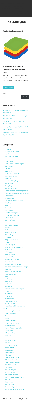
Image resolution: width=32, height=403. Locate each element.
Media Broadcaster (10, 254)
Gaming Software (10, 220)
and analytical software (12, 159)
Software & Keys (10, 333)
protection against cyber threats (14, 311)
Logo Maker (8, 249)
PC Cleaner (8, 291)
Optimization (8, 286)
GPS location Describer (11, 225)
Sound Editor (8, 335)
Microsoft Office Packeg (12, 259)
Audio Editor (8, 178)
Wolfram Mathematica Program (14, 389)
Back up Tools (9, 183)
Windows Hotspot (10, 384)
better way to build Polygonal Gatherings (17, 193)
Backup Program (10, 186)
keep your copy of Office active (14, 247)
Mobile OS (8, 269)
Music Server (8, 281)
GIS (6, 222)
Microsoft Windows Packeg (13, 264)
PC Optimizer (8, 294)
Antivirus (7, 169)
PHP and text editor (10, 303)
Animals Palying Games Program (14, 164)
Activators (8, 154)
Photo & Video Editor (11, 301)
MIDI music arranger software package (16, 267)
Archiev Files (8, 171)
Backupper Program (10, 188)
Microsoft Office (9, 257)
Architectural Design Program (13, 173)
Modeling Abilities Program (13, 272)
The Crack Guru (16, 22)
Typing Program (9, 348)
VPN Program (9, 367)
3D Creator (14, 64)
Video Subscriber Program (12, 362)
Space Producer (9, 338)
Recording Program (10, 313)
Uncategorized (9, 350)
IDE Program (8, 237)
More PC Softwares (10, 274)
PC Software (8, 296)
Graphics (7, 227)
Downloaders (9, 208)
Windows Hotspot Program (13, 387)
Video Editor (8, 355)
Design (7, 205)
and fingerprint (9, 161)
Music (6, 276)
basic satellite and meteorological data (16, 191)
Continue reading (8, 88)
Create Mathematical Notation (14, 200)
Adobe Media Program (11, 156)
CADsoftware (9, 196)
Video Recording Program (12, 357)
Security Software (10, 330)
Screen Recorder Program (12, 323)
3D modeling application (12, 151)
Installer (7, 242)
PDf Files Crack (9, 298)
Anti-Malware (9, 166)
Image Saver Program (11, 240)
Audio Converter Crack (11, 176)
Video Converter (9, 352)
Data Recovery (9, 203)
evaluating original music (12, 215)
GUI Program (8, 230)
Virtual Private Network (12, 365)
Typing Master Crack (11, 345)
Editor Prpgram (9, 210)
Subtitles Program (10, 340)
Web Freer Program (10, 370)
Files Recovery (9, 218)
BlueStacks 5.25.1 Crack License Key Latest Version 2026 (14, 69)
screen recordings (10, 326)
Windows (7, 379)
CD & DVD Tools (9, 198)
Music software (9, 284)
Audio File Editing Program (13, 181)
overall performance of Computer (14, 289)
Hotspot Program (10, 235)
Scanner (7, 318)
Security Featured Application (13, 328)
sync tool (7, 343)
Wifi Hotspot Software (11, 375)
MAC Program (9, 252)
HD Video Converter (10, 232)
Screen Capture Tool (10, 321)
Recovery (7, 316)
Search (5, 93)
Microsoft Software (10, 262)
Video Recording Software (12, 360)
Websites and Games (11, 372)
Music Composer (10, 279)
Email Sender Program (11, 213)
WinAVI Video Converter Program (14, 377)
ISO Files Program (10, 245)
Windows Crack (9, 382)
